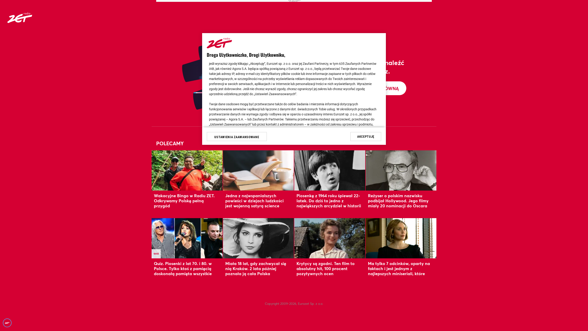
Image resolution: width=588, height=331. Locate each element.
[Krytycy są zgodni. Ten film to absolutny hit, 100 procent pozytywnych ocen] (329, 238)
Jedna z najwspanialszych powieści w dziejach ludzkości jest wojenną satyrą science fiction (254, 203)
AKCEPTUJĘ (365, 136)
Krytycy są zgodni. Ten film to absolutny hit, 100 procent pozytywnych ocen (326, 269)
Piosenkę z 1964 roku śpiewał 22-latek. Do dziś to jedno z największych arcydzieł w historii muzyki (329, 203)
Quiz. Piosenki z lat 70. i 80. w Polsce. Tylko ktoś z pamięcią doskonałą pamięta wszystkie (183, 269)
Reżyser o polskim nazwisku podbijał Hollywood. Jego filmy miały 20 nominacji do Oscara (398, 201)
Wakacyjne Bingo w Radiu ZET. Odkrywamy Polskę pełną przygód (184, 201)
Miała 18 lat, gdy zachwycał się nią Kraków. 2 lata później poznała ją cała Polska (255, 269)
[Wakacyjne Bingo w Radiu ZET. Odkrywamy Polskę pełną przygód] (187, 170)
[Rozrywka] (19, 21)
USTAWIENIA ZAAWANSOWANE (236, 137)
